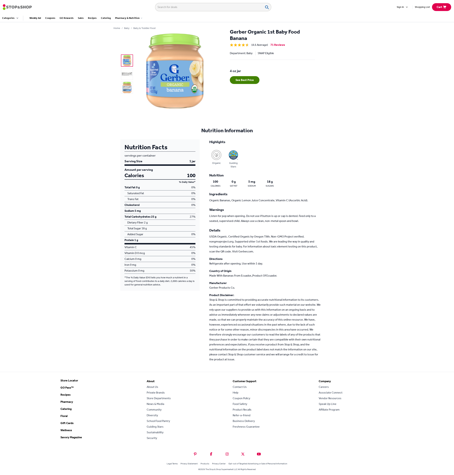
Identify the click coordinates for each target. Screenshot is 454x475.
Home (117, 28)
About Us (152, 387)
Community (154, 409)
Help (235, 392)
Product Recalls (242, 409)
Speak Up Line (327, 404)
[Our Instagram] (227, 454)
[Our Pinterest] (195, 454)
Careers (324, 387)
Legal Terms (172, 463)
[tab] (127, 60)
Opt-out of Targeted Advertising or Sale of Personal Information (257, 463)
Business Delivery (244, 421)
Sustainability (155, 432)
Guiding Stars (155, 426)
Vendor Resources (330, 398)
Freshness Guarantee (246, 426)
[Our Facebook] (211, 454)
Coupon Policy (241, 398)
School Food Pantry (158, 421)
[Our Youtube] (258, 454)
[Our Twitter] (243, 454)
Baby (126, 28)
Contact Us (240, 387)
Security (152, 438)
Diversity (152, 415)
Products (205, 463)
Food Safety (240, 404)
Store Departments (159, 398)
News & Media (155, 404)
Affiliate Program (329, 409)
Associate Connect (330, 392)
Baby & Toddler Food (144, 28)
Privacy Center (219, 463)
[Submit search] (266, 7)
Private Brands (156, 392)
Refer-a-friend (241, 415)
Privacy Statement (189, 463)
